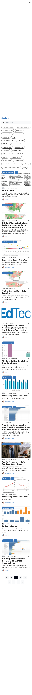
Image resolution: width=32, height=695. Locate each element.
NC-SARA (21, 140)
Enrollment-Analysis (15, 157)
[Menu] (30, 2)
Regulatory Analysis (8, 130)
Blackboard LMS (7, 160)
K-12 (14, 137)
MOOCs (5, 157)
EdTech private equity (8, 154)
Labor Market (20, 154)
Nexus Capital (6, 164)
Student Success (19, 147)
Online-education (16, 150)
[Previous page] (13, 582)
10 (25, 578)
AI (14, 164)
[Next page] (18, 582)
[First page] (9, 582)
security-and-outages (8, 127)
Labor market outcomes (23, 127)
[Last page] (22, 582)
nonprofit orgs (18, 134)
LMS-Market (6, 137)
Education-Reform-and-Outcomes (11, 167)
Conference (6, 150)
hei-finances (16, 144)
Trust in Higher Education (9, 140)
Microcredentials (7, 134)
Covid (24, 167)
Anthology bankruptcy (23, 164)
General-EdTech (19, 160)
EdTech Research (7, 147)
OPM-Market (6, 144)
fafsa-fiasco (19, 130)
